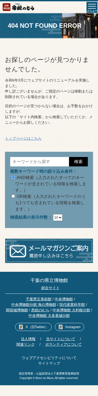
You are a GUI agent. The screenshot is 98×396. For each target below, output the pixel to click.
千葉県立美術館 (38, 299)
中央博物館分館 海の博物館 (33, 304)
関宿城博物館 (17, 310)
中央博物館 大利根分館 (71, 310)
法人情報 (28, 339)
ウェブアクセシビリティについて (49, 358)
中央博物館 (64, 299)
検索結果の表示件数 (29, 217)
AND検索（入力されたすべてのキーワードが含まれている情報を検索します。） (50, 183)
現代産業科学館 (72, 304)
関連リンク (25, 344)
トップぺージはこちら (23, 138)
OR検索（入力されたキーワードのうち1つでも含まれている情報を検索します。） (50, 202)
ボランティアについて (63, 344)
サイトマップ (49, 363)
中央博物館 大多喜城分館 (49, 315)
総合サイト (50, 288)
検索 (78, 161)
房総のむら (40, 310)
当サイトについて (60, 339)
